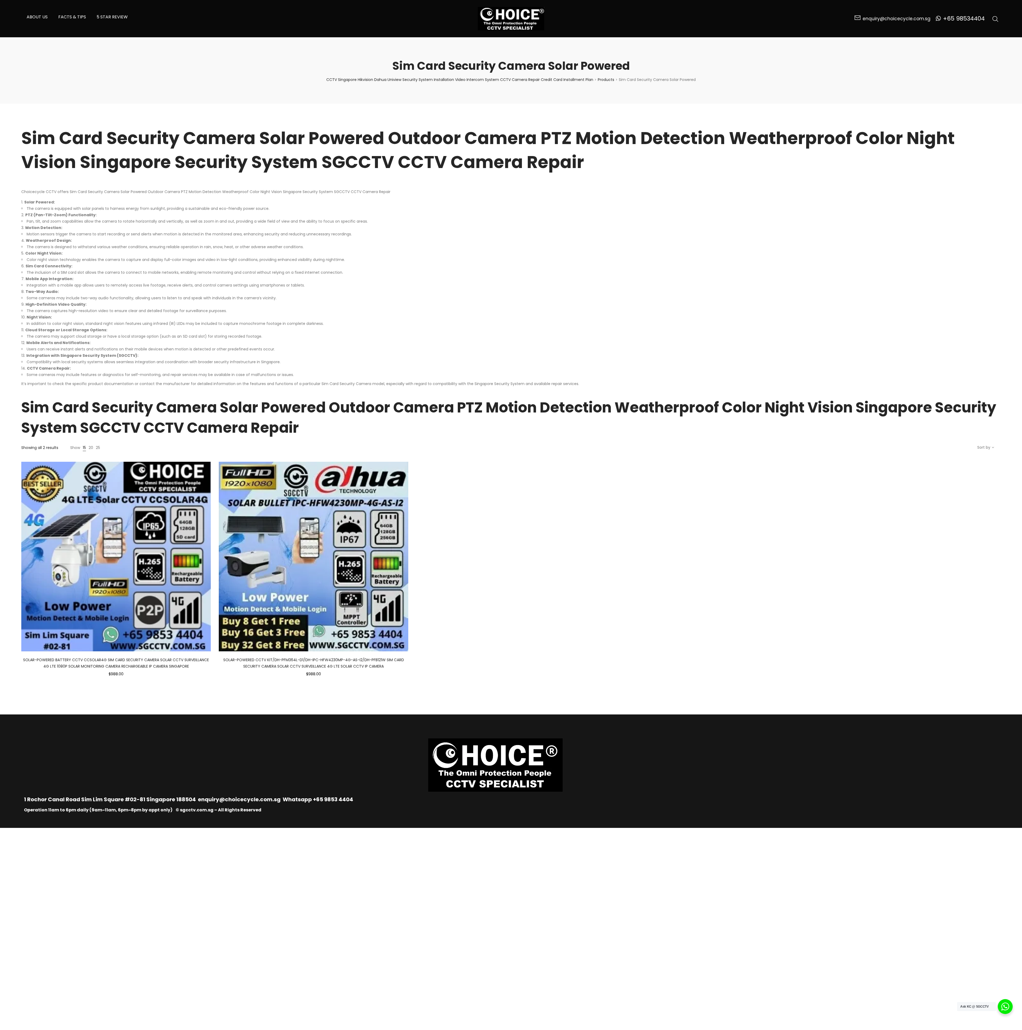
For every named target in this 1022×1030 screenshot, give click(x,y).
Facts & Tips (72, 17)
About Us (37, 17)
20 (91, 447)
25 (98, 447)
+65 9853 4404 (333, 799)
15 (84, 447)
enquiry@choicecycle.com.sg (239, 799)
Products (606, 79)
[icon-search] (995, 19)
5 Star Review (112, 17)
